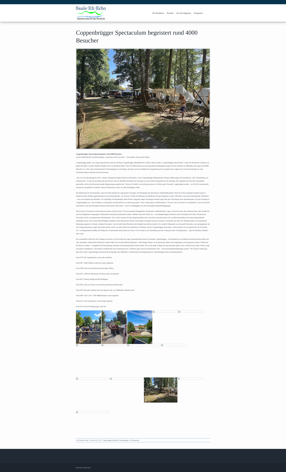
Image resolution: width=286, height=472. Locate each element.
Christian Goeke (83, 440)
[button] (206, 13)
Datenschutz (87, 467)
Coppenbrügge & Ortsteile (110, 440)
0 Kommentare (134, 440)
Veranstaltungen (124, 440)
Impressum (79, 467)
